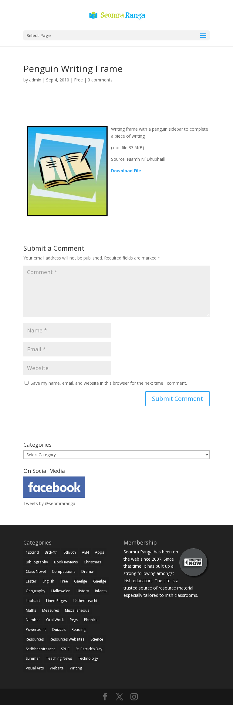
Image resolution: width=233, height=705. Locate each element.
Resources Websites (67, 639)
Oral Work (55, 619)
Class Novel (36, 571)
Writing (76, 668)
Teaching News (59, 658)
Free (78, 80)
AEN (85, 552)
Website (57, 668)
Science (96, 639)
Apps (99, 552)
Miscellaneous (77, 610)
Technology (88, 658)
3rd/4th (51, 552)
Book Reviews (66, 562)
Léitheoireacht (85, 600)
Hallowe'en (60, 590)
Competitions (63, 571)
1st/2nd (32, 552)
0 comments (100, 80)
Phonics (90, 619)
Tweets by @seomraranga (49, 503)
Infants (100, 590)
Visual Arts (35, 668)
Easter (31, 581)
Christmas (92, 562)
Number (33, 619)
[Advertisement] (116, 111)
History (82, 590)
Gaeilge (80, 581)
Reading (79, 629)
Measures (50, 610)
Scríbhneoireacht (40, 649)
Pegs (74, 619)
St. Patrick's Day (89, 649)
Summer (33, 658)
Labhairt (33, 600)
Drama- (87, 571)
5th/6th (70, 552)
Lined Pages (56, 600)
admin (35, 80)
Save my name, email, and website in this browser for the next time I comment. (109, 383)
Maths (31, 610)
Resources (35, 639)
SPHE (65, 649)
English (48, 581)
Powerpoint (36, 629)
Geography (35, 590)
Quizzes (59, 629)
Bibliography (37, 562)
